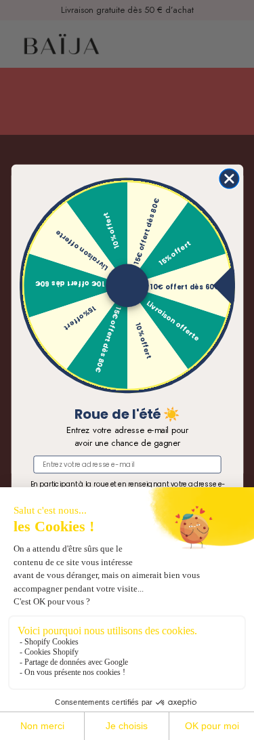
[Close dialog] (229, 178)
